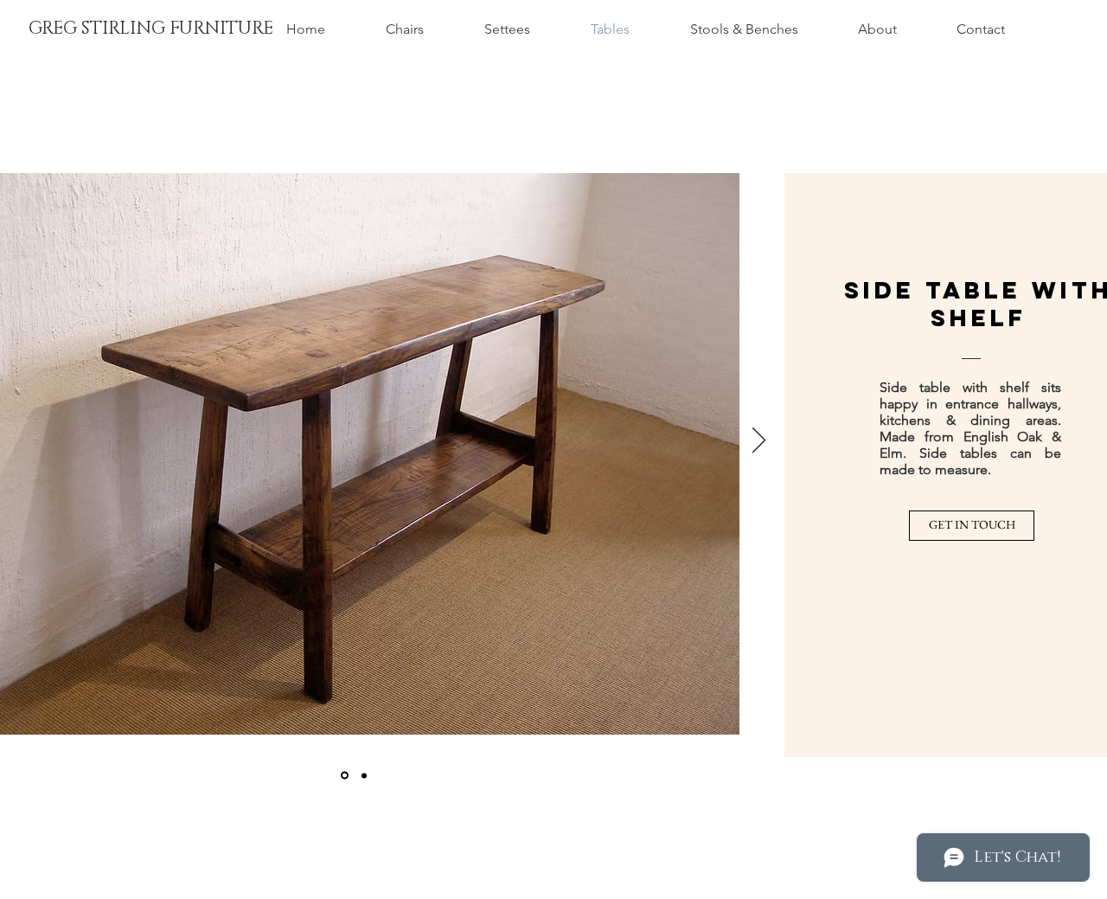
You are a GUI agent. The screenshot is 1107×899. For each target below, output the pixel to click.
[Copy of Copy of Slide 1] (364, 775)
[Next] (758, 441)
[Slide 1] (345, 776)
